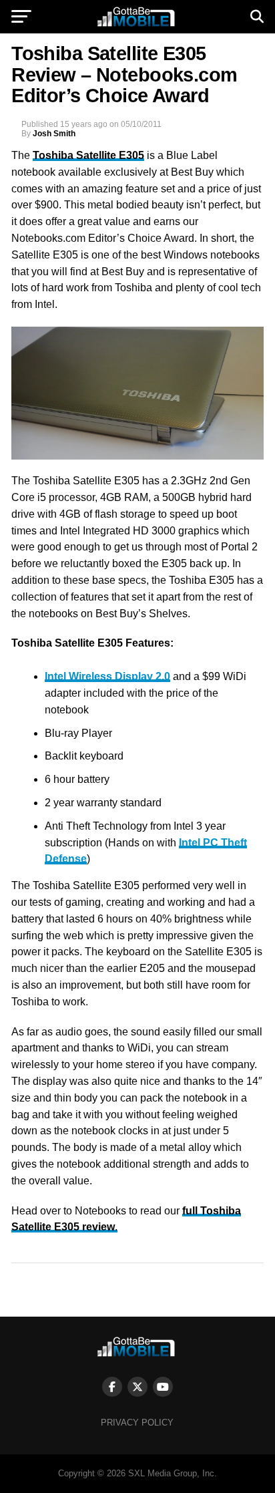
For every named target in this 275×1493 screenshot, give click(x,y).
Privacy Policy (137, 1423)
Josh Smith (54, 133)
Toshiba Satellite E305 (88, 155)
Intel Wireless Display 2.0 (107, 676)
